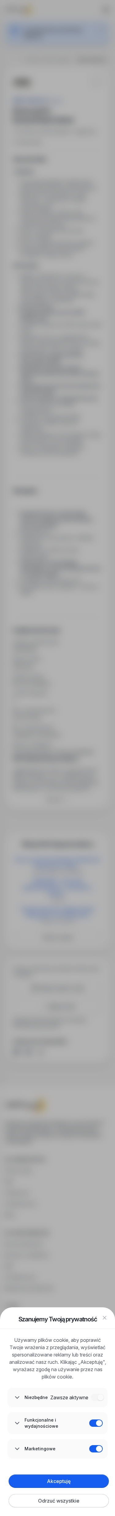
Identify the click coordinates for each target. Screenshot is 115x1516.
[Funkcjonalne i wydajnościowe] (96, 1423)
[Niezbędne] (97, 1397)
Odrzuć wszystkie (58, 1501)
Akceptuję (59, 1481)
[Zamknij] (104, 1317)
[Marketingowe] (96, 1448)
